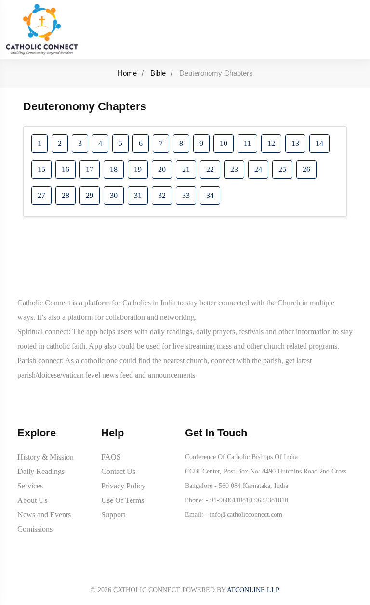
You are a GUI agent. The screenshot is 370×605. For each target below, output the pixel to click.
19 (138, 169)
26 (306, 169)
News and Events (44, 515)
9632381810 (271, 500)
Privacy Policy (123, 486)
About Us (32, 500)
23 (234, 169)
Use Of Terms (122, 500)
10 (223, 143)
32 (162, 195)
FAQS (111, 457)
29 (89, 195)
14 (319, 143)
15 (41, 169)
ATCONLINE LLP (253, 589)
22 (210, 169)
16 (65, 169)
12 (271, 143)
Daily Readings (41, 471)
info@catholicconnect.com (246, 514)
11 (247, 143)
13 (295, 143)
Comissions (35, 529)
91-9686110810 (231, 500)
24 (258, 169)
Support (113, 515)
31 (138, 195)
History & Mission (45, 457)
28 (65, 195)
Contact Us (118, 471)
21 (186, 169)
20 (162, 169)
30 (114, 195)
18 (114, 169)
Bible (158, 73)
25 (282, 169)
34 (210, 195)
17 (89, 169)
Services (30, 486)
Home (127, 73)
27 (41, 195)
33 (186, 195)
